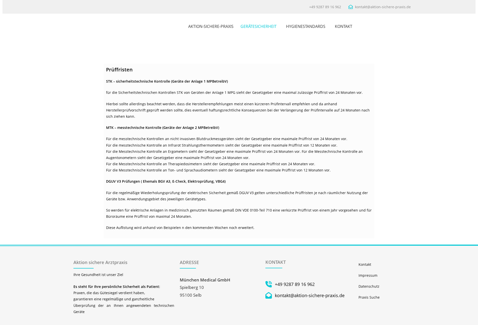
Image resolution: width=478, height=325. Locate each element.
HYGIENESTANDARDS (305, 26)
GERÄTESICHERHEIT (258, 26)
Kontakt (364, 264)
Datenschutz (368, 286)
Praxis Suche (369, 297)
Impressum (367, 275)
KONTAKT (343, 26)
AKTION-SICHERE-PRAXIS (211, 26)
